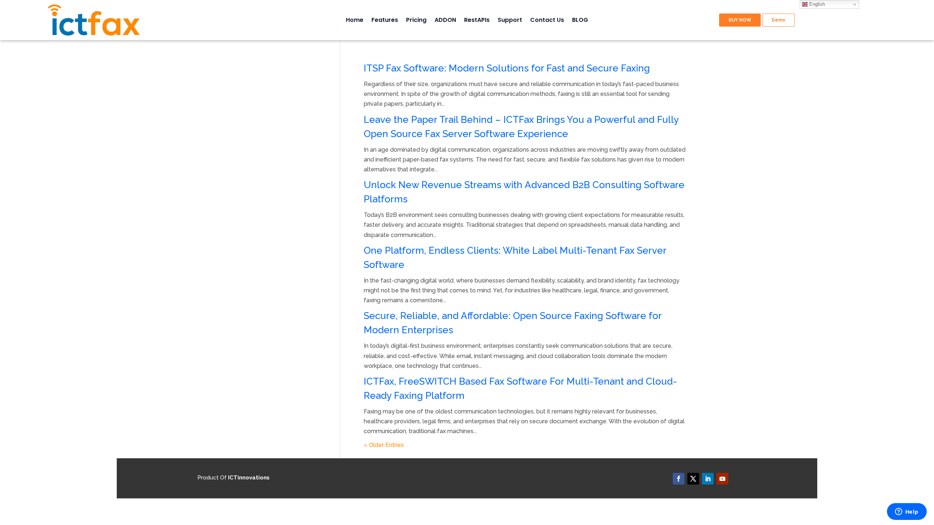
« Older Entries (384, 445)
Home (354, 21)
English (816, 4)
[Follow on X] (693, 479)
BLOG (580, 21)
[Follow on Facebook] (678, 479)
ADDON (445, 21)
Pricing (416, 21)
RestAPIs (477, 21)
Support (510, 21)
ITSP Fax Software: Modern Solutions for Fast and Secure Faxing (507, 68)
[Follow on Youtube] (722, 479)
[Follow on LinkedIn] (708, 479)
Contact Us (547, 21)
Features (384, 21)
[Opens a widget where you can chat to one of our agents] (907, 512)
